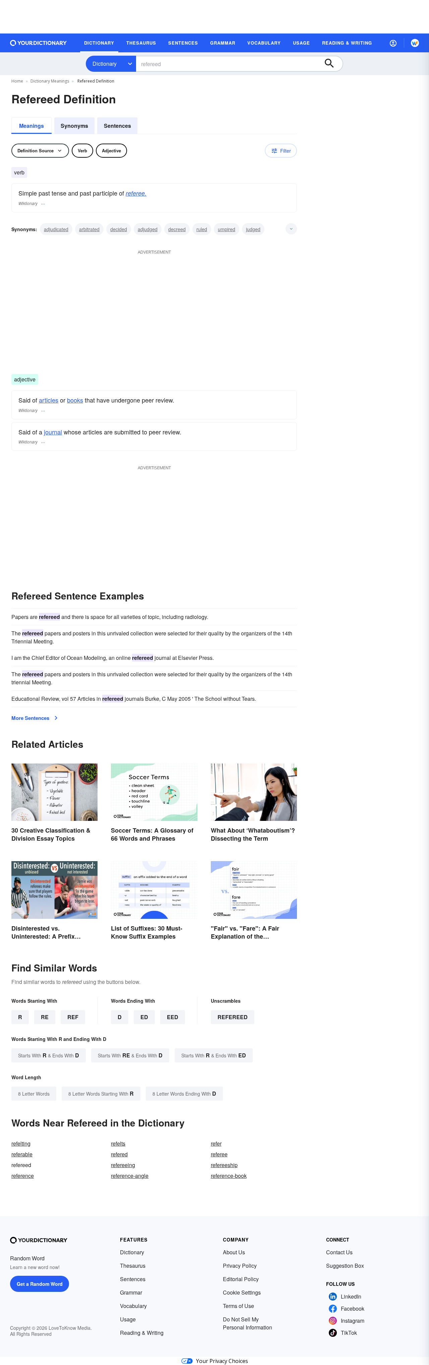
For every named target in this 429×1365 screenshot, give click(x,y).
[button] (393, 43)
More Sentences (30, 718)
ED (144, 1017)
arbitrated (89, 229)
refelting (20, 1143)
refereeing (123, 1165)
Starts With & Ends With (48, 1055)
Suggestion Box (345, 1265)
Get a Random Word (40, 1283)
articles (48, 400)
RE (45, 1017)
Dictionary (105, 63)
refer (216, 1143)
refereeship (224, 1165)
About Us (234, 1252)
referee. (136, 193)
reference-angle (129, 1175)
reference (22, 1175)
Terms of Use (238, 1306)
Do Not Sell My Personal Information (247, 1323)
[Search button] (332, 63)
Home (17, 81)
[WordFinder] (415, 43)
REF (72, 1017)
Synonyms (74, 125)
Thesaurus (132, 1265)
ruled (201, 229)
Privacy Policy (240, 1265)
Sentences (117, 125)
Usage (128, 1319)
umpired (226, 229)
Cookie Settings (242, 1292)
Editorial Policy (241, 1279)
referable (22, 1154)
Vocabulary (133, 1306)
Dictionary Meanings (49, 81)
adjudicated (56, 229)
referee (219, 1154)
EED (172, 1017)
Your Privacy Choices (222, 1361)
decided (118, 229)
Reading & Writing (142, 1332)
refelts (118, 1143)
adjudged (148, 229)
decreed (177, 229)
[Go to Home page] (38, 43)
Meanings (31, 125)
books (75, 400)
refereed (233, 1017)
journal (53, 431)
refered (119, 1154)
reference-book (229, 1175)
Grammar (131, 1292)
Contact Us (339, 1252)
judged (253, 229)
